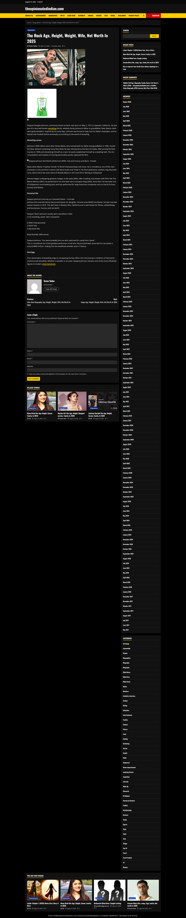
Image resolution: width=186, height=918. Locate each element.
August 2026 (127, 102)
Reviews (125, 815)
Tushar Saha (62, 418)
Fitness (125, 729)
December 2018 (128, 539)
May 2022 (126, 344)
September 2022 (128, 325)
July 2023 (126, 278)
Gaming (125, 739)
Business (126, 691)
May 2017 (126, 630)
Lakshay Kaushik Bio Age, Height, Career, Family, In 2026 (100, 414)
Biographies (53, 15)
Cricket (99, 15)
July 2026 (126, 106)
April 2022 (126, 349)
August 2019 (127, 501)
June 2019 (126, 511)
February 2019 (127, 530)
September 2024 (128, 211)
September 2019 (128, 497)
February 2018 (127, 587)
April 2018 (126, 577)
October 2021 (127, 378)
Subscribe (155, 15)
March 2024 (126, 240)
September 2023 (128, 268)
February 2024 (127, 244)
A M (30, 418)
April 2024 (126, 235)
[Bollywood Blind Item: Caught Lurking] (109, 890)
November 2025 (128, 144)
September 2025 (128, 154)
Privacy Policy (134, 15)
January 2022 (127, 363)
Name (30, 351)
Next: (99, 300)
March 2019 (126, 525)
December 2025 (128, 140)
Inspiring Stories (128, 772)
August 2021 (127, 387)
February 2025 (127, 187)
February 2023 (127, 301)
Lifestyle (125, 781)
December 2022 (128, 311)
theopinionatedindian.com (44, 8)
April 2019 (126, 520)
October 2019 (127, 492)
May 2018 (126, 573)
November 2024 (128, 202)
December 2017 (128, 596)
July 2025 (126, 163)
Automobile (126, 648)
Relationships (127, 810)
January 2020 (127, 477)
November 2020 (128, 430)
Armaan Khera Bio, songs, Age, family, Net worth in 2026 (141, 62)
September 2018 (128, 554)
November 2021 (128, 373)
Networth (81, 15)
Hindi (124, 758)
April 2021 (126, 406)
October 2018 (127, 549)
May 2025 (126, 173)
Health (125, 753)
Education (126, 710)
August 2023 (127, 273)
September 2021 (128, 382)
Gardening (126, 743)
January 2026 (127, 135)
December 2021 (128, 368)
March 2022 (126, 354)
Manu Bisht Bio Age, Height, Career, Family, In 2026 (39, 414)
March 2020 (126, 468)
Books (125, 686)
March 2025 (126, 183)
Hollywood (126, 763)
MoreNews (123, 916)
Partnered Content (129, 801)
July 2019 (126, 506)
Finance (90, 15)
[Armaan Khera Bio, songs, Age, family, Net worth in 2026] (143, 890)
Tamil (124, 834)
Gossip (125, 748)
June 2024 (126, 225)
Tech (106, 15)
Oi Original (126, 796)
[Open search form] (144, 16)
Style (124, 829)
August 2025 (127, 159)
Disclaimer (122, 15)
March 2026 (126, 125)
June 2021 (126, 397)
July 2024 (126, 221)
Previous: (48, 302)
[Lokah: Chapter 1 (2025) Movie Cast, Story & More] (43, 890)
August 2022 (127, 330)
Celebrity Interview (129, 696)
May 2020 (126, 459)
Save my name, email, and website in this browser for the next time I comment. (58, 374)
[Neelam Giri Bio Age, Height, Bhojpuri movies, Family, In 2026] (72, 401)
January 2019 (127, 535)
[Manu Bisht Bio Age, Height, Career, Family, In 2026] (41, 401)
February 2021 (127, 416)
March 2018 (126, 582)
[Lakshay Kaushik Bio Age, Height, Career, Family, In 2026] (102, 401)
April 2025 (126, 178)
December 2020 (128, 425)
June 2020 (126, 454)
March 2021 (126, 411)
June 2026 (126, 111)
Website (30, 366)
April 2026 (126, 121)
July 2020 (126, 449)
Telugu (125, 843)
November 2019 (128, 487)
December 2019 (128, 482)
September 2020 (128, 439)
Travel (113, 15)
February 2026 (127, 130)
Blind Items (71, 15)
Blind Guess (126, 672)
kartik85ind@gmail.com (102, 906)
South (125, 820)
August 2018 (127, 558)
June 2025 (126, 168)
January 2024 (127, 249)
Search (126, 30)
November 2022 (128, 316)
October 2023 (127, 263)
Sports (125, 824)
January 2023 (127, 306)
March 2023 (126, 297)
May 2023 (126, 287)
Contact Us (29, 15)
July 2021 (126, 392)
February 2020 (127, 473)
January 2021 (127, 420)
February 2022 (127, 359)
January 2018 (127, 592)
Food (124, 734)
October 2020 (127, 435)
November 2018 (128, 544)
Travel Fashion (127, 858)
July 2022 (126, 335)
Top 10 (62, 15)
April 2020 (126, 463)
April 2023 (126, 292)
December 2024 (128, 197)
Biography (126, 663)
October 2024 (127, 206)
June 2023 (126, 282)
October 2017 (127, 606)
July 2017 (126, 620)
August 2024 (127, 216)
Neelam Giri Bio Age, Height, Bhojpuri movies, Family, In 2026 (71, 414)
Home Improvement (129, 767)
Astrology (126, 644)
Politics (125, 805)
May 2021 (126, 401)
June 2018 (126, 568)
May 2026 (126, 116)
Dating (125, 705)
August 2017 (127, 615)
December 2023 (128, 254)
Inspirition (126, 777)
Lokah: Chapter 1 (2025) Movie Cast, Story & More (138, 50)
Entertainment (41, 15)
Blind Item (126, 677)
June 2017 (126, 625)
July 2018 (126, 563)
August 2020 (127, 444)
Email (29, 359)
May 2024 (126, 230)
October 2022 (127, 320)
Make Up (125, 786)
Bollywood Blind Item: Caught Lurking (135, 58)
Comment (31, 322)
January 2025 (127, 192)
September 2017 (128, 611)
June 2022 (126, 340)
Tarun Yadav (33, 46)
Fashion (125, 720)
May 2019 (126, 516)
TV (123, 862)
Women (125, 867)
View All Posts (51, 289)
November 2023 (128, 259)
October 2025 (127, 149)
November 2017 (128, 601)
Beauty (125, 653)
